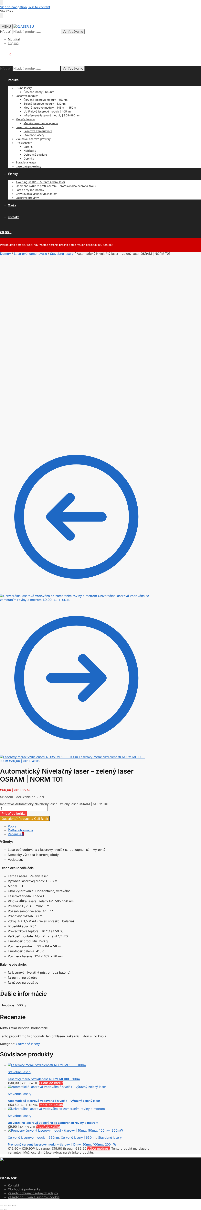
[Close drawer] (1, 15)
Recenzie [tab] (16, 834)
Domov (5, 254)
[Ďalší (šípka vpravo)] (5, 1209)
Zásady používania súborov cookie (33, 1197)
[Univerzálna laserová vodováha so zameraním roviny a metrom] (80, 1109)
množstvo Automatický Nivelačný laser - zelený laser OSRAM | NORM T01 (54, 804)
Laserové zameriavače (30, 254)
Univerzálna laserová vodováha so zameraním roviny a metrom (53, 1123)
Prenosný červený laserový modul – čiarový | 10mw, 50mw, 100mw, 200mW (62, 1144)
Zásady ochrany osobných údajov (33, 1193)
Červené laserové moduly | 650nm (33, 1137)
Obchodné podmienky (24, 1189)
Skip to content (39, 7)
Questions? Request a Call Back (25, 819)
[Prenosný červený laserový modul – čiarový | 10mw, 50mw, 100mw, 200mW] (80, 1130)
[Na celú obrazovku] (5, 1205)
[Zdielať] (9, 1205)
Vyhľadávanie (73, 32)
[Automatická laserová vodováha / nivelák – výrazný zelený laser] (80, 1087)
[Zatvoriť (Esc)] (14, 1205)
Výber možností (98, 1148)
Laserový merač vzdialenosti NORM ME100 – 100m (44, 1079)
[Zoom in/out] (1, 1205)
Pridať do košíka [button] (51, 1083)
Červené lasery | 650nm (78, 1137)
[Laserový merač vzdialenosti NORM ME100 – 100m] (80, 1065)
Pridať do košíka (14, 813)
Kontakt (108, 244)
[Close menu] (1, 2)
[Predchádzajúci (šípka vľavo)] (1, 1209)
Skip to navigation (13, 7)
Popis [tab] (12, 826)
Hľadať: (6, 32)
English (13, 43)
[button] (5, 54)
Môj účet (14, 39)
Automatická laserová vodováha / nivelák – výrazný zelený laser (54, 1101)
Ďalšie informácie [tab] (20, 830)
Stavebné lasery (62, 254)
